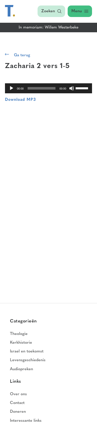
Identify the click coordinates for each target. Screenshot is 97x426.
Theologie (19, 334)
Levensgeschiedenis (28, 360)
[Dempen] (71, 88)
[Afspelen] (11, 88)
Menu (76, 11)
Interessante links (26, 421)
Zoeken (48, 11)
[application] (48, 88)
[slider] (83, 87)
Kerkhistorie (21, 343)
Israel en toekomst (27, 351)
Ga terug (22, 55)
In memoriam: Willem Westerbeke (48, 28)
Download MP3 (20, 100)
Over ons (18, 394)
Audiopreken (21, 369)
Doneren (18, 412)
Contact (17, 403)
